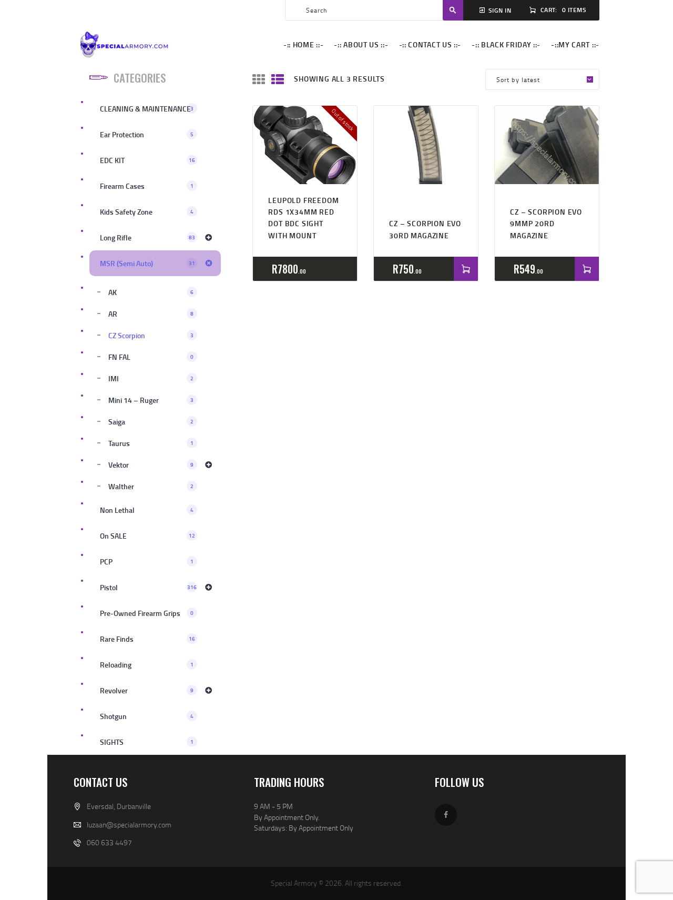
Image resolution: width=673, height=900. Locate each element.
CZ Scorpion (150, 335)
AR (150, 314)
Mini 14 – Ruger (150, 400)
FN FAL (150, 357)
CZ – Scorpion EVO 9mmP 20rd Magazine (546, 223)
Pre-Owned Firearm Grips (146, 613)
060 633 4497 (109, 842)
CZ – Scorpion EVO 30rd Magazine (425, 229)
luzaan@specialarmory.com (129, 825)
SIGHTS (146, 742)
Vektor (150, 465)
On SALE (147, 536)
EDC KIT (147, 160)
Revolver (146, 690)
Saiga (150, 422)
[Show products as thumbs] (258, 79)
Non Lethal (146, 510)
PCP (146, 562)
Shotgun (146, 716)
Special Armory (294, 883)
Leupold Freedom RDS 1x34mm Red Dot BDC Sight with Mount (303, 217)
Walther (150, 486)
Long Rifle (147, 237)
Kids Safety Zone (146, 212)
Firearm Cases (146, 186)
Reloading (146, 665)
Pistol (148, 587)
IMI (150, 378)
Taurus (150, 443)
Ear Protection (146, 134)
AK (150, 292)
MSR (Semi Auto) (147, 263)
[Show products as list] (277, 79)
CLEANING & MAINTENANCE (146, 109)
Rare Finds (147, 639)
